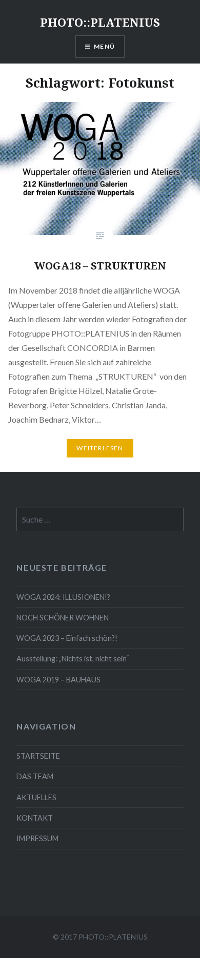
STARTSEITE (38, 756)
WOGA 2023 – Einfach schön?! (66, 638)
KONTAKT (34, 818)
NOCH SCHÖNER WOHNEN (62, 617)
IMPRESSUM (37, 838)
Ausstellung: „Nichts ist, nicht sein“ (72, 658)
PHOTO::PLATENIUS (100, 22)
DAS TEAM (34, 776)
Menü (104, 46)
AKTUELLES (36, 797)
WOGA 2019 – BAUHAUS (58, 679)
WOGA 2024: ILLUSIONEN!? (63, 597)
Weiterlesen (99, 448)
